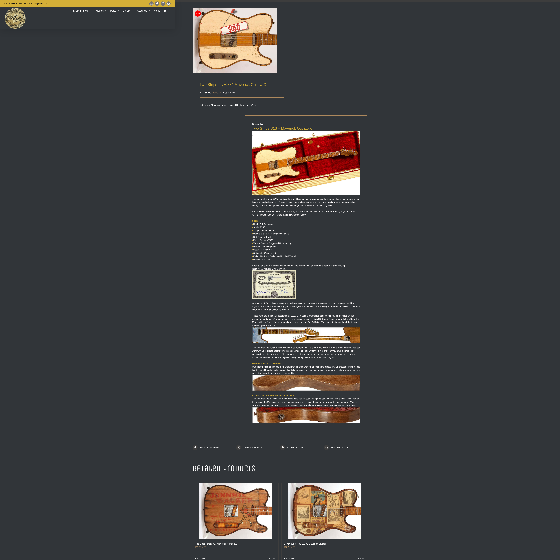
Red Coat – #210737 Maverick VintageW (216, 544)
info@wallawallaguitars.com (35, 4)
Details (273, 558)
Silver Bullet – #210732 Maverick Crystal (305, 544)
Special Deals (235, 105)
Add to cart (201, 558)
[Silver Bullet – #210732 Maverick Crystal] (324, 511)
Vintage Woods (250, 105)
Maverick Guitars (219, 105)
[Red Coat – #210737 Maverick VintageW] (235, 511)
